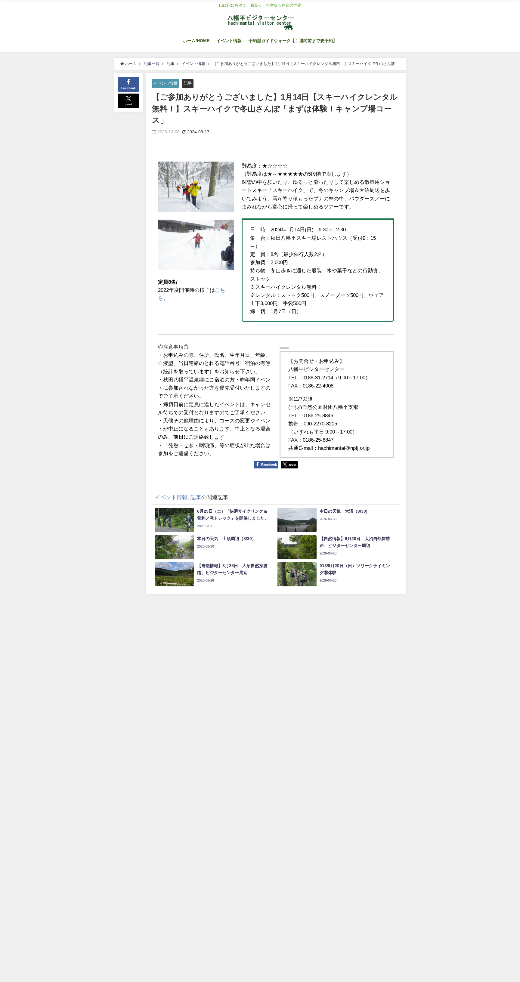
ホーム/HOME (196, 41)
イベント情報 (229, 41)
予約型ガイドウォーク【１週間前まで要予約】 (293, 41)
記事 (188, 83)
